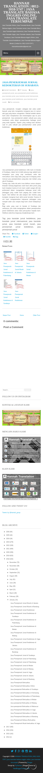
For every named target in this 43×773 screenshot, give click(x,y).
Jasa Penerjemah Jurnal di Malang (21, 669)
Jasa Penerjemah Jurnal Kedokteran (22, 610)
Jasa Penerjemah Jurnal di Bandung (22, 679)
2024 (8, 538)
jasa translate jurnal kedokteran (12, 99)
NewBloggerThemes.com (21, 768)
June (11, 583)
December (13, 562)
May (11, 586)
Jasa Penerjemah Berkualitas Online (22, 686)
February (13, 596)
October (12, 569)
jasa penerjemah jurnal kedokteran (26, 93)
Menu (5, 53)
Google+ (35, 234)
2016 (8, 730)
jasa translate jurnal (8, 96)
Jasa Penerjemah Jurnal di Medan (21, 665)
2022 (8, 545)
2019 (8, 555)
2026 (8, 532)
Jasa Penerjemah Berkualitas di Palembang (24, 696)
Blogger (29, 762)
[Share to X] (9, 241)
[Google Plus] (19, 751)
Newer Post (7, 315)
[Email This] (4, 241)
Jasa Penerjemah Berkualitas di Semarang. (24, 693)
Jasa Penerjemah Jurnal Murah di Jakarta (24, 603)
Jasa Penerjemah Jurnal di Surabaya (22, 655)
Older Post (36, 315)
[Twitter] (12, 751)
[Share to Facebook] (11, 241)
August (12, 576)
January (12, 600)
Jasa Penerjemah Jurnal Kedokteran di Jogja (25, 639)
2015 (8, 734)
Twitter (26, 234)
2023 (8, 542)
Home (22, 315)
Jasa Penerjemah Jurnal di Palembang (23, 659)
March (12, 593)
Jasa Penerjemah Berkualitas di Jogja (23, 710)
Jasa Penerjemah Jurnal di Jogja (21, 672)
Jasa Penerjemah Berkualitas (20, 682)
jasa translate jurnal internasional (27, 96)
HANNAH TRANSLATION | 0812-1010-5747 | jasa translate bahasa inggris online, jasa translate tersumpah (21, 12)
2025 (8, 535)
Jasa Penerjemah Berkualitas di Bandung (24, 716)
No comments (14, 102)
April (11, 589)
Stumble (8, 237)
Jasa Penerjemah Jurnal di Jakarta (21, 676)
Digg (16, 237)
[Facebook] (15, 751)
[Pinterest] (23, 751)
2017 (8, 727)
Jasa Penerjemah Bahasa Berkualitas (22, 720)
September (13, 572)
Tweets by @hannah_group (11, 512)
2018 (8, 559)
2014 (8, 737)
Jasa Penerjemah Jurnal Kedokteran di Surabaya (20, 84)
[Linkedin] (30, 751)
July (11, 579)
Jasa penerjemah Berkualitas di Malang (23, 703)
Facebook (16, 234)
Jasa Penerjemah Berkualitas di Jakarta (23, 713)
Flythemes (18, 765)
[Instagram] (26, 751)
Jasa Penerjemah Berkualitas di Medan (23, 699)
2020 (8, 552)
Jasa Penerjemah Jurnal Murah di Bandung (24, 606)
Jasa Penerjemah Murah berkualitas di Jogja (25, 723)
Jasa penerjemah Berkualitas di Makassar (24, 706)
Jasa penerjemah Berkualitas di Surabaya (24, 689)
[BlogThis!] (7, 241)
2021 (8, 549)
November (13, 566)
